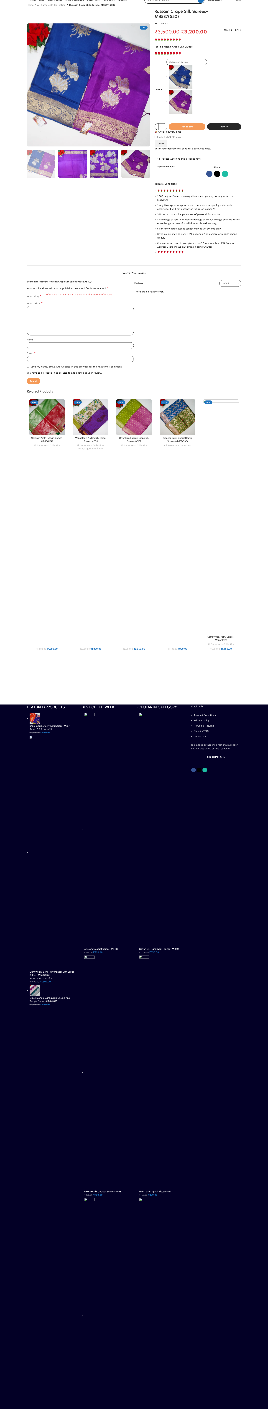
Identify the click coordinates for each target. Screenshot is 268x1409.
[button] (31, 164)
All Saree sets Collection (51, 5)
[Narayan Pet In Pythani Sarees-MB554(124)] (47, 417)
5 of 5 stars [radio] (105, 294)
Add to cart (187, 127)
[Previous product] (232, 5)
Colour (158, 89)
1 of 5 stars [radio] (51, 294)
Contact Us (200, 736)
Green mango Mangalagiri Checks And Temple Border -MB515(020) (50, 999)
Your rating (34, 296)
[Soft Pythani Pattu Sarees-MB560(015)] (221, 516)
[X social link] (217, 174)
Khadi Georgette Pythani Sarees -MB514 (50, 726)
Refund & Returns (204, 725)
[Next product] (239, 5)
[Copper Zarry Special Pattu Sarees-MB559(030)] (177, 417)
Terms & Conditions (205, 715)
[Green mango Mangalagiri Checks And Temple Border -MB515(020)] (35, 990)
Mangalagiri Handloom (90, 448)
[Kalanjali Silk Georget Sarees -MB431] (89, 1315)
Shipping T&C (201, 731)
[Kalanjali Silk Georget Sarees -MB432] (89, 1072)
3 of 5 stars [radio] (78, 294)
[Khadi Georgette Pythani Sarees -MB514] (35, 718)
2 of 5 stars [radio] (64, 294)
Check (161, 143)
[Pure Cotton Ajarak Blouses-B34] (144, 1072)
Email (31, 353)
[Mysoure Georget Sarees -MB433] (89, 829)
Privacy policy (201, 720)
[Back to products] (235, 5)
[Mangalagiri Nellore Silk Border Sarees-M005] (90, 417)
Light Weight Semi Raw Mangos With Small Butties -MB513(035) (52, 973)
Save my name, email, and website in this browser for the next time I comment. (76, 366)
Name (31, 339)
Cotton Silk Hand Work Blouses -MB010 (159, 949)
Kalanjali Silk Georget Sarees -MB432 (103, 1191)
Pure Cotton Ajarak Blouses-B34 (155, 1191)
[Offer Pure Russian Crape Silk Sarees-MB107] (134, 417)
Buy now (224, 127)
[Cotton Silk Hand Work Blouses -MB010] (144, 829)
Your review (35, 303)
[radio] (205, 77)
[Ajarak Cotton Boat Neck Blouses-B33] (144, 1315)
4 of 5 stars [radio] (91, 294)
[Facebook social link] (209, 174)
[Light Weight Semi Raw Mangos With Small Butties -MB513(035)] (35, 852)
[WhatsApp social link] (225, 174)
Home (30, 5)
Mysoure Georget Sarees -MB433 (101, 949)
